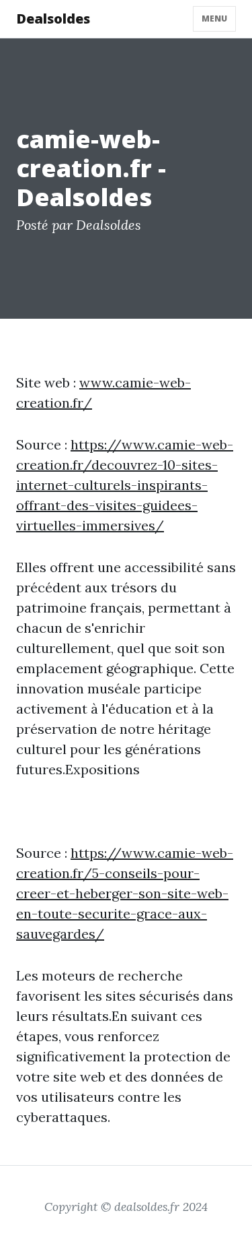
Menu (214, 18)
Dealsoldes (53, 18)
